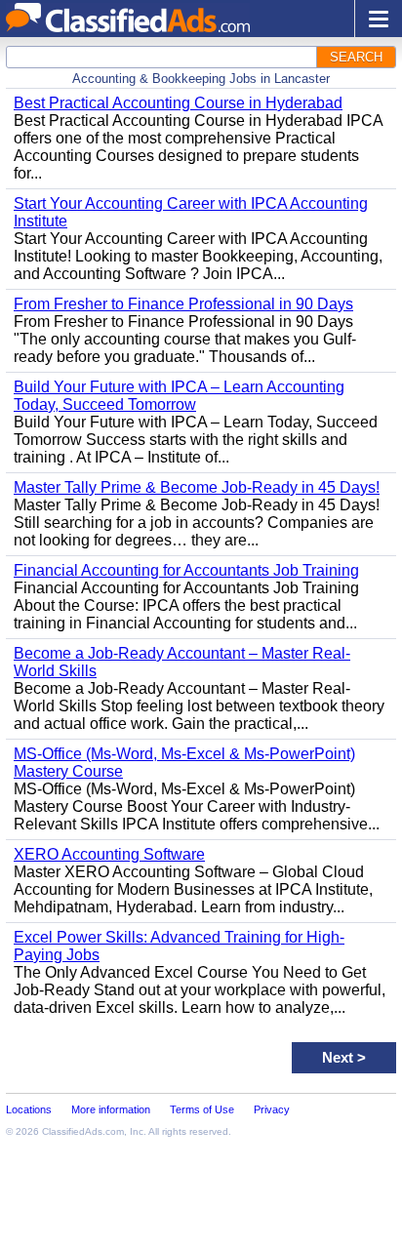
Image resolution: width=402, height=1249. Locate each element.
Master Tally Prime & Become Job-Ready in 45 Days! (197, 487)
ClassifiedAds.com (83, 1131)
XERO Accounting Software (109, 854)
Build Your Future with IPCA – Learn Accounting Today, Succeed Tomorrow (179, 396)
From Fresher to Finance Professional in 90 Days (183, 304)
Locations (29, 1109)
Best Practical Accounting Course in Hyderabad (178, 103)
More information (110, 1109)
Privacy (272, 1109)
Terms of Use (202, 1109)
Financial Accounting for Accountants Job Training (186, 570)
